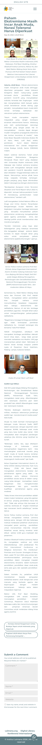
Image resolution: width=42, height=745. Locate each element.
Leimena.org (11, 731)
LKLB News (19, 35)
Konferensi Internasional (20, 733)
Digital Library (28, 731)
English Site (21, 2)
